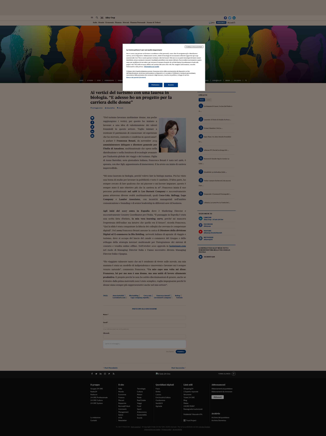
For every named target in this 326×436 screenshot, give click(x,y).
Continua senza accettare (194, 47)
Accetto (171, 85)
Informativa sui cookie (151, 66)
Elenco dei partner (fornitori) (136, 77)
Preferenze (155, 85)
